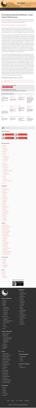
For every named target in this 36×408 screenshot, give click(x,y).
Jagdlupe (4, 203)
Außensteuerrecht (6, 156)
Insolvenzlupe (5, 200)
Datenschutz (4, 275)
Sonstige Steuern (5, 347)
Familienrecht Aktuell (6, 232)
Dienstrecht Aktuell (5, 229)
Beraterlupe (4, 190)
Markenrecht (5, 172)
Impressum (4, 273)
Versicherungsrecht (6, 173)
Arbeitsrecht (4, 145)
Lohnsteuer (5, 342)
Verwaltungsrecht (5, 164)
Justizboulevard (5, 238)
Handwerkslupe (5, 197)
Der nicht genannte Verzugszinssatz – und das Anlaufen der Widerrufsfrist (4, 112)
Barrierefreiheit (5, 277)
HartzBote (4, 260)
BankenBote (4, 259)
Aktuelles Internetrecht (6, 228)
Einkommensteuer (6, 157)
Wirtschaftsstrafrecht (6, 308)
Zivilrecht (4, 323)
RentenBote (4, 263)
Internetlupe (4, 201)
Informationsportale (23, 356)
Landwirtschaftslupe (6, 206)
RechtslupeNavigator (6, 210)
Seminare (21, 359)
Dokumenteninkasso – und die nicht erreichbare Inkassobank (21, 119)
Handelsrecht (5, 169)
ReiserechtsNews (5, 245)
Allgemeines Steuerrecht (6, 333)
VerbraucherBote (5, 265)
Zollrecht (4, 182)
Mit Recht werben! (22, 367)
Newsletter (21, 357)
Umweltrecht (5, 314)
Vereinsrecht (5, 179)
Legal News (4, 240)
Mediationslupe (5, 207)
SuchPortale (22, 360)
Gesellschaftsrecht (6, 167)
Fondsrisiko (4, 90)
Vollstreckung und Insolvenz (7, 180)
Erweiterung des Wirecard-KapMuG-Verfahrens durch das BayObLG (30, 119)
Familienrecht (5, 148)
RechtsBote (4, 262)
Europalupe (4, 195)
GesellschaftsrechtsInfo (6, 235)
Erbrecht (4, 177)
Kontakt (4, 271)
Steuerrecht (4, 154)
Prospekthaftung (17, 90)
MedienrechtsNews (5, 241)
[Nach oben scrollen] (34, 406)
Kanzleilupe (4, 204)
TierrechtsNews (5, 249)
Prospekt (8, 90)
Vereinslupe (4, 218)
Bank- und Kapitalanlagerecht (7, 320)
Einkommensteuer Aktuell (6, 231)
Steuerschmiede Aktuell (6, 248)
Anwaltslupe (4, 187)
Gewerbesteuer (5, 340)
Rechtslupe (21, 3)
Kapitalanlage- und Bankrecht (8, 170)
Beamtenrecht (5, 312)
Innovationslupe (5, 198)
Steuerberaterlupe (5, 213)
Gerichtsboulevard (5, 234)
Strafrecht (4, 162)
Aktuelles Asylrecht (5, 225)
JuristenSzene (5, 237)
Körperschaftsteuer (6, 341)
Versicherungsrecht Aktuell (7, 252)
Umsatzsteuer (5, 160)
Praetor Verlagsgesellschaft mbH (22, 404)
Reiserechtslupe (5, 212)
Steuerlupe (4, 215)
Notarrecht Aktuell (5, 243)
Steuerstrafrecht (5, 307)
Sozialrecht (4, 153)
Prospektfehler (12, 90)
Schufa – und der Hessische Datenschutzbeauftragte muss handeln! (30, 110)
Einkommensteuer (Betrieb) (7, 337)
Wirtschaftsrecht (5, 166)
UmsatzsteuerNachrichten (7, 251)
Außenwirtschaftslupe (6, 189)
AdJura (21, 365)
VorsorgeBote (5, 266)
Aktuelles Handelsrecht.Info (7, 226)
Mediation (4, 151)
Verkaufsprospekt (23, 90)
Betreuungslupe (5, 192)
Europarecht (4, 146)
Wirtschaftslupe (5, 220)
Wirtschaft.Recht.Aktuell (6, 254)
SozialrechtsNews (5, 246)
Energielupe (4, 194)
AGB (3, 274)
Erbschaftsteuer (5, 159)
